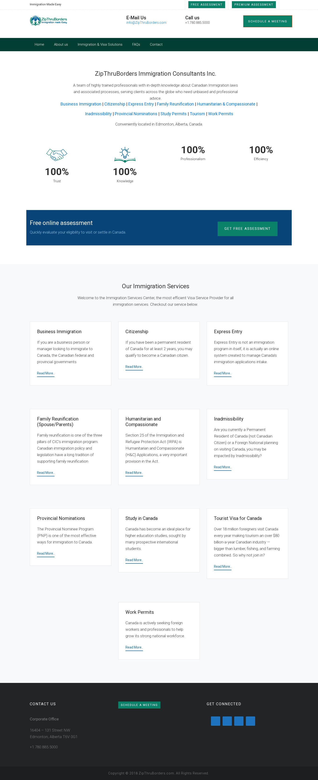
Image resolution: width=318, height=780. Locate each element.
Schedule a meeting (267, 21)
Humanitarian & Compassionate (226, 104)
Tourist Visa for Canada (238, 518)
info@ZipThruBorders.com (146, 22)
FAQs (136, 44)
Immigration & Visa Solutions (100, 44)
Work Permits (220, 113)
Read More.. (45, 373)
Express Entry (141, 104)
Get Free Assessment (247, 229)
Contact (156, 44)
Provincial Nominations (136, 113)
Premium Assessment (253, 4)
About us (61, 44)
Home (39, 44)
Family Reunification (175, 104)
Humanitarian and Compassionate (143, 421)
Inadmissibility (98, 113)
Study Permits (173, 113)
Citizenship (114, 104)
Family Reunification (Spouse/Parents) (57, 421)
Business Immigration (81, 104)
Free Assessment (207, 4)
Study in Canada (141, 518)
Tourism (197, 113)
